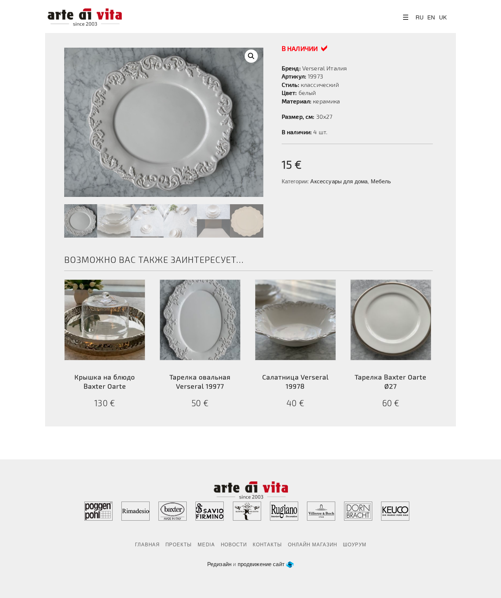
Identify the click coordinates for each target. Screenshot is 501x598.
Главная (147, 544)
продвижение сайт (261, 564)
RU (420, 17)
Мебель (381, 181)
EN (431, 17)
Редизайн (219, 564)
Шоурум (354, 544)
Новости (234, 544)
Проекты (178, 544)
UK (443, 17)
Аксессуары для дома (338, 181)
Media (206, 544)
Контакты (267, 544)
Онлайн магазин (312, 544)
